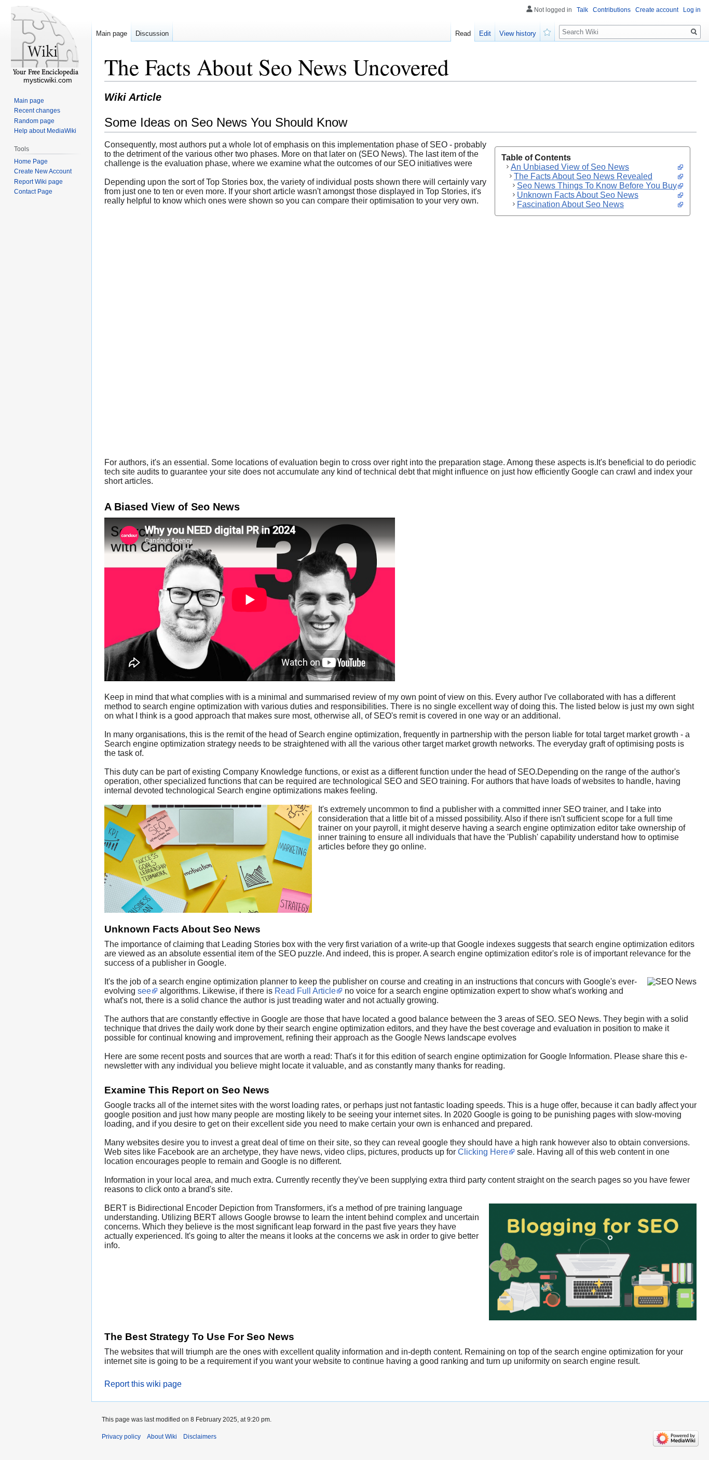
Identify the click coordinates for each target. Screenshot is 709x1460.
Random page (34, 121)
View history (517, 33)
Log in (692, 9)
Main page (111, 33)
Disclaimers (199, 1436)
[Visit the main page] (45, 41)
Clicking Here (483, 1151)
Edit (485, 33)
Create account (656, 9)
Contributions (612, 9)
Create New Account (43, 171)
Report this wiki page (143, 1384)
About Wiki (162, 1436)
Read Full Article (305, 990)
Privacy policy (121, 1436)
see (144, 990)
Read (463, 33)
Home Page (31, 161)
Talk (582, 9)
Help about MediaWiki (45, 130)
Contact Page (33, 191)
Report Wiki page (38, 181)
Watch (547, 31)
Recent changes (37, 110)
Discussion (152, 33)
